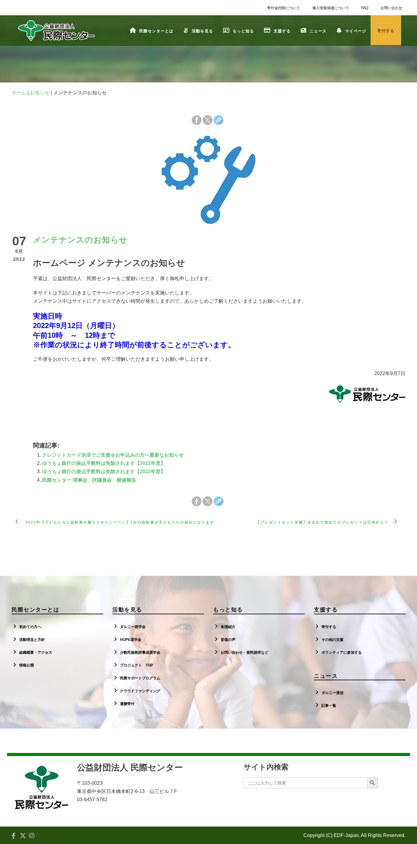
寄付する (328, 627)
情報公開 (26, 665)
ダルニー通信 (332, 693)
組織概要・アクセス (35, 652)
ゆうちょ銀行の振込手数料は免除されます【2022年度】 (103, 471)
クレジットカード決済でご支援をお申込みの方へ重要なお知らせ (113, 455)
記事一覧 (328, 705)
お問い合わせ (391, 8)
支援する (282, 31)
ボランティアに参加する (341, 652)
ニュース (318, 31)
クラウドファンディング (140, 691)
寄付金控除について (283, 8)
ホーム (19, 92)
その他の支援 (332, 640)
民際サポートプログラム (140, 678)
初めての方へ (30, 627)
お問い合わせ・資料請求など (244, 652)
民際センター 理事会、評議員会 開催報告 (89, 480)
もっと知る (243, 31)
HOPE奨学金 (130, 640)
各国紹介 (228, 627)
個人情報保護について (330, 8)
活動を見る (202, 31)
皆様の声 (228, 640)
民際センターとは (156, 31)
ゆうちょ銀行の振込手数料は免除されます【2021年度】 (103, 463)
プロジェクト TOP (136, 665)
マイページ (355, 31)
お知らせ (39, 92)
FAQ (364, 8)
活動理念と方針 (32, 640)
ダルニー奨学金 (133, 627)
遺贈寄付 (127, 704)
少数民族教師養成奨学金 (140, 652)
